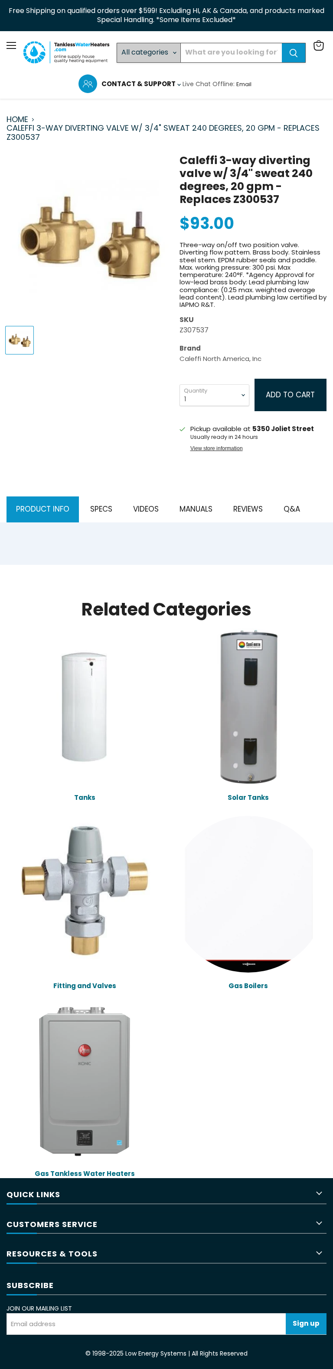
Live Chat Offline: (209, 84)
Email (243, 84)
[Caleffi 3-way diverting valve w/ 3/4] (19, 340)
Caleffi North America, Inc (220, 358)
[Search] (293, 52)
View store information (216, 448)
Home (17, 119)
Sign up (306, 1323)
